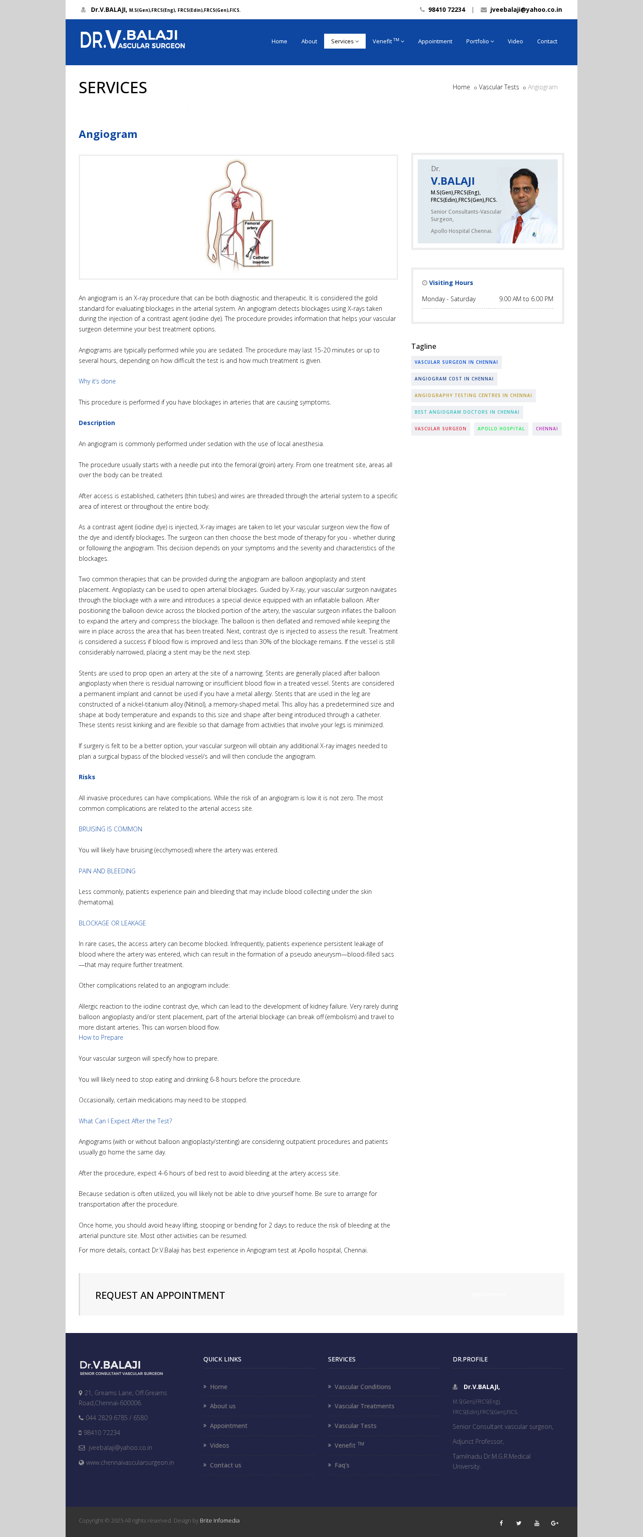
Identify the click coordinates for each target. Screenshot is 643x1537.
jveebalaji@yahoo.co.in (524, 9)
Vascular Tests (499, 87)
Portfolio (477, 41)
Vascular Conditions (363, 1386)
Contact (547, 41)
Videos (219, 1445)
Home (279, 41)
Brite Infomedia (220, 1520)
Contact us (225, 1465)
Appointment (435, 41)
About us (223, 1406)
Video (515, 41)
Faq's (342, 1465)
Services (342, 41)
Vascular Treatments (365, 1406)
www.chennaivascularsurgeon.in (130, 1462)
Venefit (386, 41)
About (309, 41)
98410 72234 (445, 9)
